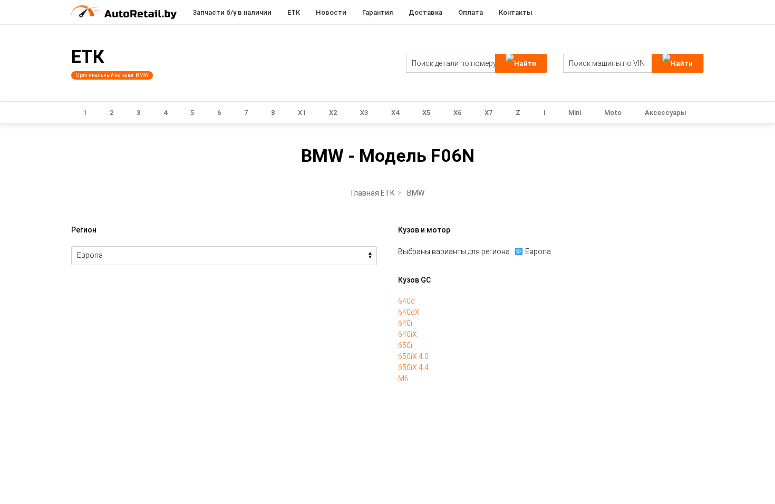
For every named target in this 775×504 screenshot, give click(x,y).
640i (405, 323)
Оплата (470, 12)
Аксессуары (665, 113)
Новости (331, 12)
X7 (488, 113)
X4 (395, 113)
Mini (574, 113)
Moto (613, 113)
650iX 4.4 (413, 367)
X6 (457, 113)
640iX (407, 334)
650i (405, 345)
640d (406, 301)
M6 (403, 378)
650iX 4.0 (413, 356)
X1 (302, 113)
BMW (415, 193)
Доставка (425, 12)
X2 (333, 113)
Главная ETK (372, 193)
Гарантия (377, 12)
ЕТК (293, 12)
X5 (426, 113)
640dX (409, 312)
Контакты (515, 12)
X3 (364, 113)
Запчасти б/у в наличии (232, 12)
